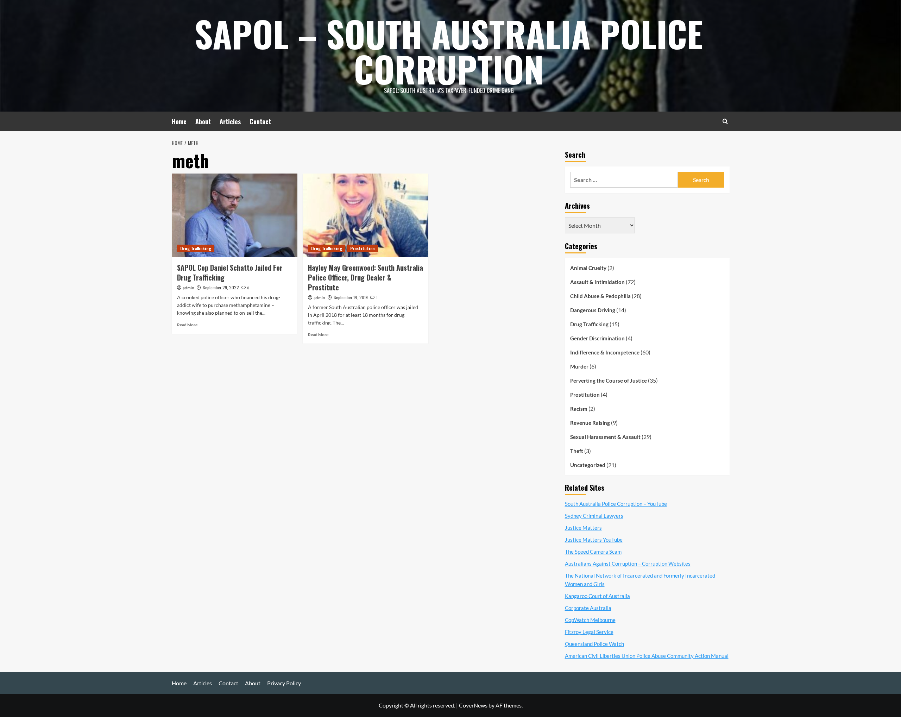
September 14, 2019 (351, 297)
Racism (578, 408)
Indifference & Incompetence (604, 352)
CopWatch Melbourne (590, 620)
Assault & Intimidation (597, 282)
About (203, 121)
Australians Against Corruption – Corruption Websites (628, 563)
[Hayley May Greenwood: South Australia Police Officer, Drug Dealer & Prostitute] (365, 215)
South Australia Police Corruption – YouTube (616, 504)
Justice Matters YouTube (594, 539)
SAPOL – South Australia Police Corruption (449, 51)
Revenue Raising (590, 423)
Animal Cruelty (588, 268)
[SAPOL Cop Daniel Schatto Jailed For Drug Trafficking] (234, 215)
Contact (260, 121)
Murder (579, 366)
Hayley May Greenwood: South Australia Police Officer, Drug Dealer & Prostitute (365, 277)
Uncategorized (587, 465)
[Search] (725, 121)
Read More (187, 324)
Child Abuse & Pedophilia (600, 296)
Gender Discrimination (597, 338)
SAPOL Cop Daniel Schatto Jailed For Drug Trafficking (230, 272)
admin (188, 288)
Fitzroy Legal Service (589, 632)
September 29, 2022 (221, 287)
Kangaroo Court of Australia (597, 596)
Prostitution (362, 248)
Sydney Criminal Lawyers (594, 515)
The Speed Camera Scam (593, 551)
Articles (230, 121)
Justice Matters (583, 527)
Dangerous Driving (592, 310)
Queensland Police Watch (594, 644)
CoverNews (473, 705)
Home (179, 121)
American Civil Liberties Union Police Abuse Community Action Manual (647, 656)
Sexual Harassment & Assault (605, 437)
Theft (576, 451)
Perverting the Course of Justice (608, 380)
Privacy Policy (284, 683)
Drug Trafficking (195, 248)
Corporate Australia (588, 608)
